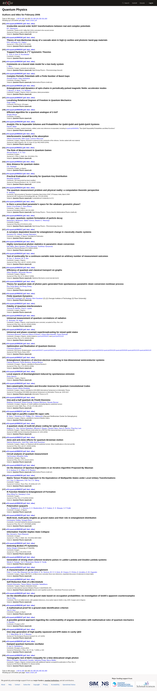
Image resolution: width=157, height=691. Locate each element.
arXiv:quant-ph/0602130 (14, 397)
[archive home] (8, 3)
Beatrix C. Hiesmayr (42, 220)
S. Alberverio (19, 480)
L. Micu (9, 66)
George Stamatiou (29, 234)
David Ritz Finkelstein (14, 298)
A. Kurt (15, 54)
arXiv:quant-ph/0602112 (14, 162)
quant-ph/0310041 (74, 350)
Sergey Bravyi (12, 114)
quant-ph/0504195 (109, 350)
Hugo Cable (11, 102)
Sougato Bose (27, 520)
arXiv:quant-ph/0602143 (14, 567)
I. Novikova (18, 416)
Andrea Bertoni (37, 362)
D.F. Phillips (27, 416)
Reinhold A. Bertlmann (15, 220)
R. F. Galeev (47, 508)
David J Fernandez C (14, 206)
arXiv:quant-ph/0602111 (14, 148)
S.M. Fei (27, 480)
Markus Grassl (12, 388)
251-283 (44, 19)
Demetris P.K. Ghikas (14, 234)
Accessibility (55, 685)
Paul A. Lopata (26, 308)
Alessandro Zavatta (26, 660)
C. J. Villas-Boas (13, 634)
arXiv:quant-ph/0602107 (14, 98)
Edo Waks (10, 246)
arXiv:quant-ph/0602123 (14, 303)
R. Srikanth (11, 192)
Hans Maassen (23, 534)
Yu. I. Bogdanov (12, 508)
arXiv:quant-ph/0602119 (14, 253)
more (32, 20)
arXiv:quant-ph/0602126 (14, 343)
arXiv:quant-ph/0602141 (14, 543)
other (32, 23)
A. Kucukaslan (24, 54)
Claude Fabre (53, 428)
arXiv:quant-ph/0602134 (14, 451)
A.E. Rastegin (12, 166)
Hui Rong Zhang (25, 286)
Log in (151, 3)
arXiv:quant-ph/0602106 (14, 86)
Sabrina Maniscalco (14, 442)
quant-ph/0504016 (97, 350)
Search (126, 3)
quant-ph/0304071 (38, 350)
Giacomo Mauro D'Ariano (31, 334)
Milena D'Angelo (13, 660)
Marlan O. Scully (40, 562)
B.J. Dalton (22, 42)
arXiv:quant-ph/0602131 (14, 411)
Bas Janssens (12, 534)
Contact (17, 685)
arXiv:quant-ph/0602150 (14, 655)
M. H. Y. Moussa (25, 634)
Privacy (45, 685)
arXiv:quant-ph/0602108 (14, 110)
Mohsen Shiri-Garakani (34, 298)
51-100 (22, 19)
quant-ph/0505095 (121, 350)
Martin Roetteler (24, 388)
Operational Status (69, 685)
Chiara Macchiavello (48, 334)
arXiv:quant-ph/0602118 (14, 241)
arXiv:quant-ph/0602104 (14, 61)
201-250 (38, 19)
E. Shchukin (11, 320)
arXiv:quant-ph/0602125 (14, 329)
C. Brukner (17, 258)
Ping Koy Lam (76, 428)
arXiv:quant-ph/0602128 (14, 371)
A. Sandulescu (17, 646)
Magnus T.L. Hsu (13, 428)
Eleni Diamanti (31, 246)
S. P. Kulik (67, 508)
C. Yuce (9, 54)
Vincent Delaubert (26, 428)
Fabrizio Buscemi (13, 362)
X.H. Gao (10, 480)
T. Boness (10, 90)
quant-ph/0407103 (85, 350)
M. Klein (10, 416)
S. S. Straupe (58, 508)
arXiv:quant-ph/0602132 (14, 423)
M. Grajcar (65, 572)
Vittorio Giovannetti (14, 138)
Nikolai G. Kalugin (13, 562)
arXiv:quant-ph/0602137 (14, 489)
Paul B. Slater (12, 126)
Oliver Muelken (12, 272)
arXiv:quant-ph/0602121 (14, 281)
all (36, 20)
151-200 (33, 19)
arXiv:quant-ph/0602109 (14, 122)
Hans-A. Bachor (64, 428)
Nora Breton (27, 206)
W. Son (9, 258)
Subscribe (26, 685)
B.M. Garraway (12, 42)
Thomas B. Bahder (13, 308)
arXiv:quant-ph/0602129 (14, 383)
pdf (24, 23)
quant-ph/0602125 (145, 350)
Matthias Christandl (14, 402)
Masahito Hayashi (13, 178)
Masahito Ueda (22, 456)
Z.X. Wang (35, 480)
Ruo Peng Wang (13, 286)
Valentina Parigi (40, 660)
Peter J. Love (11, 572)
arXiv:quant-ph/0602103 (14, 49)
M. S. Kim (25, 258)
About (3, 685)
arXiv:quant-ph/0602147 (14, 617)
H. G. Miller (21, 470)
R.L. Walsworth (37, 416)
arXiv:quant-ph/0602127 (14, 357)
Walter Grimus (29, 220)
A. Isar (9, 646)
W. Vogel (19, 320)
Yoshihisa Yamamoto (45, 246)
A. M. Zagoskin (91, 572)
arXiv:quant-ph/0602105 (14, 74)
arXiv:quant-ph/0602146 (14, 605)
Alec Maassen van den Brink (27, 572)
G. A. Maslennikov (35, 508)
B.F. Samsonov (12, 28)
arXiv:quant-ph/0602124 (14, 316)
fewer (27, 20)
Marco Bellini (51, 660)
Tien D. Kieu (11, 598)
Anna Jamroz (11, 376)
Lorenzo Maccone (36, 138)
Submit (134, 3)
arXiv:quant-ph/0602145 (14, 593)
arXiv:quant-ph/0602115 (14, 201)
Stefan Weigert (12, 548)
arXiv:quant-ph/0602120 (14, 267)
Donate (142, 3)
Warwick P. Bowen (40, 428)
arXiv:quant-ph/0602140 (14, 529)
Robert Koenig (27, 402)
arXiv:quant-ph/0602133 (14, 437)
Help (10, 685)
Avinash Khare (12, 78)
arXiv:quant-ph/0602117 (14, 229)
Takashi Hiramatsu (13, 584)
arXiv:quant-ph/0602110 (14, 134)
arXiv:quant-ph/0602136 (14, 475)
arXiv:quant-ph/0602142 (14, 557)
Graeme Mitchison (39, 402)
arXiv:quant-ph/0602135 (14, 465)
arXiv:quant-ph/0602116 (14, 215)
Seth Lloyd (25, 138)
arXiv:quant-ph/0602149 (14, 641)
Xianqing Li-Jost (24, 494)
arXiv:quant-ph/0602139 (14, 515)
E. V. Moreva (23, 508)
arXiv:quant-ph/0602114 (14, 188)
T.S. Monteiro (26, 90)
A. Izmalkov (81, 572)
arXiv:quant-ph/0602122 (14, 293)
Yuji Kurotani (11, 456)
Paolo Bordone (25, 362)
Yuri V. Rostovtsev (27, 562)
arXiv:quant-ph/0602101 (14, 23)
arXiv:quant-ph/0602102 (14, 37)
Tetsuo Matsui (26, 584)
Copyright (36, 685)
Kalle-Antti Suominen (37, 442)
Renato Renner (53, 402)
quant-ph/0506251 (43, 336)
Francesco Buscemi (14, 334)
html (28, 23)
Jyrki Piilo (25, 442)
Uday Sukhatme (24, 78)
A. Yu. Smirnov (44, 572)
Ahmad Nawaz (12, 152)
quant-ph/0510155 (58, 336)
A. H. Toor (21, 152)
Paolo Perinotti (62, 334)
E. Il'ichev (73, 572)
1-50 (17, 19)
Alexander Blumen (25, 272)
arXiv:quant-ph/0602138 (14, 503)
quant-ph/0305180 (62, 350)
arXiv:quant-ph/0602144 (14, 579)
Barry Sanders (20, 246)
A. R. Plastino (31, 470)
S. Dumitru (10, 622)
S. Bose (17, 90)
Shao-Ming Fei (12, 494)
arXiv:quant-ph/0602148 (14, 629)
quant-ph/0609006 (73, 128)
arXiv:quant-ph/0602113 (14, 174)
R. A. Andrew (11, 470)
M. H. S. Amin (55, 572)
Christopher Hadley (14, 520)
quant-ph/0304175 (50, 350)
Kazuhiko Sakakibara (39, 584)
